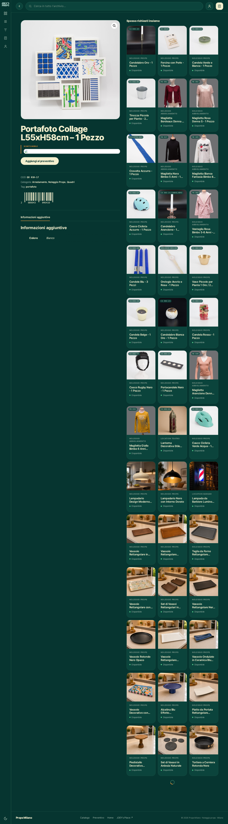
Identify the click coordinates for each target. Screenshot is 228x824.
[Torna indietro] (19, 6)
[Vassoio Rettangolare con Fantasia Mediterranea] (141, 581)
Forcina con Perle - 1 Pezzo (172, 64)
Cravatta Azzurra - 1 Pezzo (140, 172)
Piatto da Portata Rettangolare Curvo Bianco (202, 711)
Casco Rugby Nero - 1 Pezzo (141, 389)
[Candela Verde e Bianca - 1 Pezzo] (203, 40)
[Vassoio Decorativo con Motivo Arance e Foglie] (141, 687)
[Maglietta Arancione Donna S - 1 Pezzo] (203, 365)
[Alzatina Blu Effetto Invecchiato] (172, 687)
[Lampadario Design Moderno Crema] (141, 476)
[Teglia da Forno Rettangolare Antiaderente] (203, 528)
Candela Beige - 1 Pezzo (140, 336)
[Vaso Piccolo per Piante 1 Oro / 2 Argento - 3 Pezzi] (203, 259)
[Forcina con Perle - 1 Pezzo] (172, 40)
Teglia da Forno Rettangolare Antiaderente (201, 553)
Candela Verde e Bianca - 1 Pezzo (202, 64)
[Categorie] (5, 21)
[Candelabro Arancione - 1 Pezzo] (172, 204)
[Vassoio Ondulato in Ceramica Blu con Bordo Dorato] (203, 634)
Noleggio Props (57, 182)
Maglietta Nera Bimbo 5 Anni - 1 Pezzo (171, 175)
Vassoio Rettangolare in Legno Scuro (138, 553)
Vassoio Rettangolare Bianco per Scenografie (169, 658)
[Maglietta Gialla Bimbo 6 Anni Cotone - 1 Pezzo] (141, 420)
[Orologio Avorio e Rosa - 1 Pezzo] (172, 259)
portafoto (31, 186)
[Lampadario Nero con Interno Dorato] (172, 476)
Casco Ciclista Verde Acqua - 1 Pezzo (201, 444)
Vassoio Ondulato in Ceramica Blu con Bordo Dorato (203, 658)
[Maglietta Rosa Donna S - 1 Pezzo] (203, 93)
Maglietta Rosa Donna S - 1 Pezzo (203, 119)
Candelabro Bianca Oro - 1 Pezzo (172, 336)
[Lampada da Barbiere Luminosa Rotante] (203, 476)
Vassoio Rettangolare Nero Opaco (203, 605)
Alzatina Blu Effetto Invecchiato (168, 711)
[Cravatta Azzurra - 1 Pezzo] (141, 148)
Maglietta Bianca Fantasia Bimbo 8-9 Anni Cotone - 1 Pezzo (203, 175)
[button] (114, 26)
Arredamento (39, 182)
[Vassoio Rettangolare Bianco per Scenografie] (172, 634)
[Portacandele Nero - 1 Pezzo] (172, 365)
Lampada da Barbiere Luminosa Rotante (203, 500)
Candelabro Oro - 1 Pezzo (141, 64)
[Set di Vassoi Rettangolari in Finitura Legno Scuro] (172, 581)
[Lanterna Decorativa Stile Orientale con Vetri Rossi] (172, 420)
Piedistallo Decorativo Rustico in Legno (139, 764)
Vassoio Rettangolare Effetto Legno (169, 553)
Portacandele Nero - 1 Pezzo (172, 389)
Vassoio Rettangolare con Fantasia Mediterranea (140, 605)
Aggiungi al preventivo (39, 161)
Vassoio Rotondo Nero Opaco (140, 658)
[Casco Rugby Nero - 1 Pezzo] (141, 365)
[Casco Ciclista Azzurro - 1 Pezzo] (141, 204)
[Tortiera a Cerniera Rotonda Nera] (203, 740)
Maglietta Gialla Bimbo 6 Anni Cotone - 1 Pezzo (140, 447)
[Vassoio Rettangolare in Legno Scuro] (141, 528)
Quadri (71, 182)
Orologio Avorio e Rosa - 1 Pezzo (171, 283)
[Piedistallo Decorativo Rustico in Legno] (141, 740)
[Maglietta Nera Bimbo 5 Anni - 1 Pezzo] (172, 148)
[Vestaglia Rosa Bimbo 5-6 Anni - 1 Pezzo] (203, 204)
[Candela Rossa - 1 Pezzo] (203, 312)
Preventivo (98, 817)
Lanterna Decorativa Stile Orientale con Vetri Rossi (172, 444)
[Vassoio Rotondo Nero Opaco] (141, 634)
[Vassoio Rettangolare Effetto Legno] (172, 528)
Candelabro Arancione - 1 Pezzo (169, 228)
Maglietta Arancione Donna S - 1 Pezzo (202, 391)
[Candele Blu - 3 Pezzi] (141, 259)
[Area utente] (5, 46)
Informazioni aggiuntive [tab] (35, 217)
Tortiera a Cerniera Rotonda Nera (203, 764)
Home (110, 817)
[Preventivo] (5, 38)
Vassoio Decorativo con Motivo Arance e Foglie (139, 711)
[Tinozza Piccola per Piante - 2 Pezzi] (141, 93)
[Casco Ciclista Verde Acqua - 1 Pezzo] (203, 420)
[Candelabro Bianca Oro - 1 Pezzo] (172, 312)
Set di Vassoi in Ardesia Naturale (171, 764)
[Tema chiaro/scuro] (5, 818)
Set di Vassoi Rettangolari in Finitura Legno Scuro (170, 605)
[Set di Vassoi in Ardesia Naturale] (172, 740)
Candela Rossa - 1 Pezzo (203, 336)
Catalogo (84, 817)
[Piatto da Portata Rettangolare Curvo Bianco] (203, 687)
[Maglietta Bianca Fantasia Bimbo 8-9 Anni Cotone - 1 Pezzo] (203, 148)
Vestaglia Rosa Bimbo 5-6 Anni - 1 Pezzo (203, 230)
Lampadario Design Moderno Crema (139, 500)
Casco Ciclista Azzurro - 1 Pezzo (140, 228)
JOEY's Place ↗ (125, 817)
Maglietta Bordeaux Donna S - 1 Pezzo (172, 119)
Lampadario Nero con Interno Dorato (172, 500)
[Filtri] (5, 30)
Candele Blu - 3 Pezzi (138, 283)
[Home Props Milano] (5, 4)
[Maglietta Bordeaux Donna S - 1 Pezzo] (172, 93)
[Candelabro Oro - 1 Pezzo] (141, 40)
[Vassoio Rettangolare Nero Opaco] (203, 581)
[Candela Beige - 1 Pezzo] (141, 312)
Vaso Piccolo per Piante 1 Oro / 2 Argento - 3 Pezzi (202, 283)
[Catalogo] (5, 13)
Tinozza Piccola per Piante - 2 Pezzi (139, 117)
